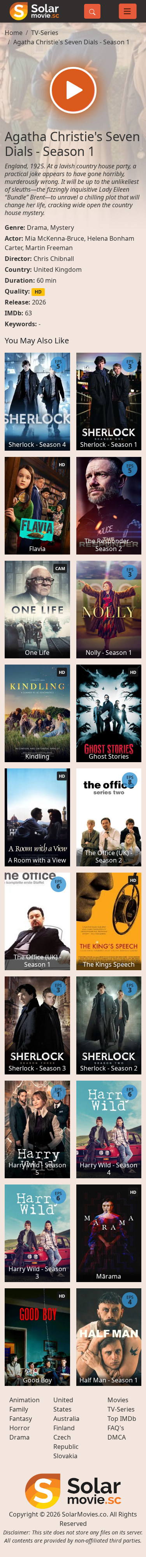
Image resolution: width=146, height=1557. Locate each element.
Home (14, 32)
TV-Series (44, 32)
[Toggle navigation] (128, 11)
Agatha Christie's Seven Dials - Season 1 (71, 42)
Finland (64, 1428)
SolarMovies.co (84, 1514)
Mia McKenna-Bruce (54, 238)
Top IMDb (121, 1418)
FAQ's (115, 1428)
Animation (24, 1400)
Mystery (62, 227)
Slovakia (65, 1456)
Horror (19, 1428)
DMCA (116, 1437)
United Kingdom (57, 269)
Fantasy (20, 1418)
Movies (117, 1400)
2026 (39, 302)
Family (18, 1409)
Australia (66, 1418)
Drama (37, 227)
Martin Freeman (49, 247)
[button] (73, 90)
